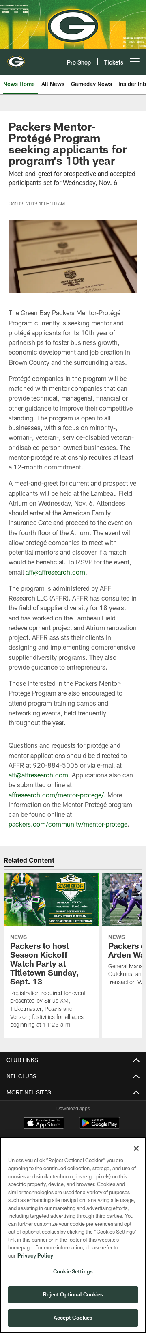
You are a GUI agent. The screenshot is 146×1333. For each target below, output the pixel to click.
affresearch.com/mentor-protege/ (56, 795)
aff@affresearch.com (55, 572)
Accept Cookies (73, 1317)
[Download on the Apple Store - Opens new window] (43, 1124)
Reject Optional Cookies (73, 1294)
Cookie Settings (73, 1271)
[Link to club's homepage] (16, 58)
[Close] (136, 1148)
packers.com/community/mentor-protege (68, 824)
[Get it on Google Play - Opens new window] (99, 1127)
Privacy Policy (35, 1255)
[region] (73, 1235)
